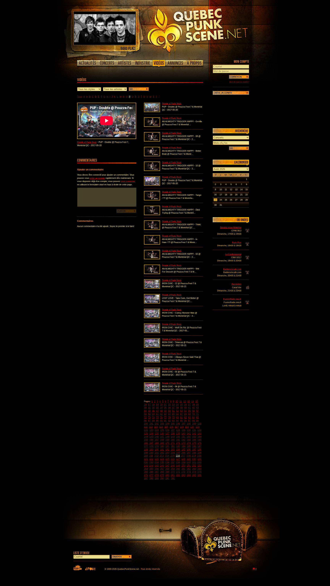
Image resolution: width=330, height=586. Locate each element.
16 (145, 404)
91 (165, 420)
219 (194, 455)
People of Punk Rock (87, 142)
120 (192, 427)
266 (151, 472)
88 (153, 420)
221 (146, 459)
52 (177, 411)
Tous (79, 96)
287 (146, 478)
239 (183, 462)
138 (173, 433)
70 (193, 414)
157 (157, 439)
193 (173, 449)
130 (189, 430)
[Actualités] (87, 63)
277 (151, 475)
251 (189, 465)
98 (193, 420)
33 (157, 407)
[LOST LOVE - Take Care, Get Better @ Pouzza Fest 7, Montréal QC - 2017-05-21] (152, 303)
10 (177, 401)
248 (173, 465)
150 (178, 436)
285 (194, 475)
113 (156, 427)
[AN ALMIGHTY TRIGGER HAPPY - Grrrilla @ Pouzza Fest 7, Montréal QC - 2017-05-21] (152, 126)
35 (165, 407)
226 (173, 459)
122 (146, 430)
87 (149, 420)
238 (178, 462)
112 (151, 427)
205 (178, 452)
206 (183, 452)
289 (157, 478)
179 (157, 446)
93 (173, 420)
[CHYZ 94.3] (77, 567)
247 (167, 465)
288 (151, 478)
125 (162, 430)
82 (185, 417)
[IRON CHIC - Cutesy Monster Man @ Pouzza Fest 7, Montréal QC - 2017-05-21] (152, 317)
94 (177, 420)
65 (173, 414)
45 (149, 411)
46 (153, 411)
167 (151, 443)
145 (151, 436)
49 (165, 411)
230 (194, 459)
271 (178, 472)
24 (177, 404)
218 (189, 455)
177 (146, 446)
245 (157, 465)
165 (199, 439)
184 (183, 446)
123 (151, 430)
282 (178, 475)
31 (149, 407)
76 (161, 417)
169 (162, 443)
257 (162, 468)
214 (167, 455)
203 (167, 452)
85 (197, 417)
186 (194, 446)
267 (157, 472)
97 (189, 420)
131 (194, 430)
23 (173, 404)
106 (178, 423)
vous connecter (128, 181)
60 (153, 414)
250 (183, 465)
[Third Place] (104, 44)
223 (157, 459)
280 (167, 475)
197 (194, 449)
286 (199, 475)
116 (171, 427)
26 (185, 404)
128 (178, 430)
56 (193, 411)
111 (146, 427)
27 (189, 404)
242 (199, 462)
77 (165, 417)
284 (189, 475)
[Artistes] (124, 63)
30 (145, 407)
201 (157, 452)
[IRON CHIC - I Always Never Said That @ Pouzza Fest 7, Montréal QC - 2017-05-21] (152, 361)
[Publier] (126, 211)
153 (194, 436)
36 (169, 407)
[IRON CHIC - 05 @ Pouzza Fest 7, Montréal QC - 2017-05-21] (152, 376)
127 (173, 430)
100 (146, 423)
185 (189, 446)
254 (146, 468)
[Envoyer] (122, 557)
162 (183, 439)
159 (167, 439)
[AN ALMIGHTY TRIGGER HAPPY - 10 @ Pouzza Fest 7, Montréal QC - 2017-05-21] (152, 170)
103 (162, 423)
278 (157, 475)
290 (162, 478)
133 (146, 433)
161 (178, 439)
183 (178, 446)
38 (177, 407)
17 (149, 404)
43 (197, 407)
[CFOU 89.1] (90, 568)
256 (157, 468)
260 (178, 468)
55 (189, 411)
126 (167, 430)
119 (187, 427)
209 (199, 452)
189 (151, 449)
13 (188, 401)
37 (173, 407)
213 (162, 455)
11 (181, 401)
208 (194, 452)
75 (157, 417)
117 (177, 427)
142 (194, 433)
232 (146, 462)
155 (146, 439)
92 (169, 420)
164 (194, 439)
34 (161, 407)
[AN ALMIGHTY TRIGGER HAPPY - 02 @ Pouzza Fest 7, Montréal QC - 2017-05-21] (152, 258)
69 (189, 414)
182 (173, 446)
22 (169, 404)
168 (157, 443)
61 (157, 414)
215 (173, 455)
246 (162, 465)
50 (169, 411)
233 (151, 462)
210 (146, 455)
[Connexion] (239, 77)
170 (167, 443)
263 (194, 468)
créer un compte (97, 178)
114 (161, 427)
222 (151, 459)
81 (181, 417)
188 (146, 449)
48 (161, 411)
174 (189, 443)
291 (167, 478)
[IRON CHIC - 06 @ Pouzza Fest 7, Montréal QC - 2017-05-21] (152, 391)
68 (185, 414)
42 (193, 407)
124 (157, 430)
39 (181, 407)
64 (169, 414)
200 (151, 452)
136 (162, 433)
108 (189, 423)
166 (146, 443)
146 (157, 436)
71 (197, 414)
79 (173, 417)
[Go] (139, 89)
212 (156, 455)
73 (149, 417)
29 (197, 404)
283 (183, 475)
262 (189, 468)
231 (199, 459)
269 (167, 472)
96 (185, 420)
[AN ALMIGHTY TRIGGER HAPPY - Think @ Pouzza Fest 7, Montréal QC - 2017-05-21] (152, 229)
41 (189, 407)
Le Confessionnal (233, 254)
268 (162, 472)
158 (162, 439)
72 (145, 417)
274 (194, 472)
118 (182, 427)
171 (173, 443)
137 (167, 433)
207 (189, 452)
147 (162, 436)
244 (151, 465)
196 (189, 449)
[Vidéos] (159, 64)
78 (169, 417)
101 (151, 423)
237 (173, 462)
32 (153, 407)
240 (189, 462)
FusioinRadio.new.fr (232, 299)
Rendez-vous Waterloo (230, 227)
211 (151, 455)
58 (145, 414)
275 (199, 472)
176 (199, 443)
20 (161, 404)
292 (173, 478)
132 (199, 430)
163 (189, 439)
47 (157, 411)
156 (151, 439)
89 (157, 420)
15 (196, 401)
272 (183, 472)
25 (181, 404)
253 (199, 465)
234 (157, 462)
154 (199, 436)
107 (183, 423)
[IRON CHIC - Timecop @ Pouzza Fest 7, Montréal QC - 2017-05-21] (152, 347)
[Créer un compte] (231, 93)
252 (194, 465)
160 (173, 439)
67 (181, 414)
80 (177, 417)
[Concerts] (107, 63)
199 (146, 452)
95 (181, 420)
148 (167, 436)
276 (146, 475)
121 (198, 427)
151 (183, 436)
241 (194, 462)
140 (183, 433)
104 (167, 423)
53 (181, 411)
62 (161, 414)
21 (165, 404)
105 (173, 423)
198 (199, 449)
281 (173, 475)
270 (173, 472)
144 (146, 436)
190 (157, 449)
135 (157, 433)
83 (189, 417)
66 (177, 414)
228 (183, 459)
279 (162, 475)
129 (183, 430)
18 (153, 404)
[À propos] (194, 63)
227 (178, 459)
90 (161, 420)
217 (183, 455)
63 (165, 414)
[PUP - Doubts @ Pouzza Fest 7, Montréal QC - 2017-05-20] (152, 111)
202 (162, 452)
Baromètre (236, 284)
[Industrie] (142, 63)
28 (193, 404)
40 (185, 407)
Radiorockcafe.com (232, 269)
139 (178, 433)
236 (167, 462)
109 (194, 423)
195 (183, 449)
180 (162, 446)
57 (197, 411)
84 (193, 417)
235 (162, 462)
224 (162, 459)
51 (173, 411)
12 (184, 401)
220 (199, 455)
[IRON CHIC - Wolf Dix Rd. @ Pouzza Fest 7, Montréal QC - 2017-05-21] (152, 332)
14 (192, 401)
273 (189, 472)
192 (167, 449)
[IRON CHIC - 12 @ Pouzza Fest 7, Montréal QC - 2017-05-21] (152, 288)
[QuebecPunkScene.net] (205, 29)
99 (197, 420)
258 (167, 468)
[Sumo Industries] (255, 569)
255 (151, 468)
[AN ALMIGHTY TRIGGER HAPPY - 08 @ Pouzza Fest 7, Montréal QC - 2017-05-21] (152, 141)
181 (167, 446)
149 (173, 436)
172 (178, 443)
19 (157, 404)
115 (166, 427)
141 (189, 433)
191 (162, 449)
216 (178, 455)
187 (199, 446)
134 (151, 433)
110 (199, 423)
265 (146, 472)
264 (199, 468)
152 (189, 436)
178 (151, 446)
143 (199, 433)
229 (189, 459)
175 (194, 443)
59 (149, 414)
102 (157, 423)
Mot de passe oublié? (239, 82)
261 (183, 468)
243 (146, 465)
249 (178, 465)
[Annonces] (175, 63)
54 (185, 411)
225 (167, 459)
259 (173, 468)
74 (153, 417)
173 (183, 443)
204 (173, 452)
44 (145, 411)
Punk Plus (236, 242)
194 (178, 449)
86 (145, 420)
